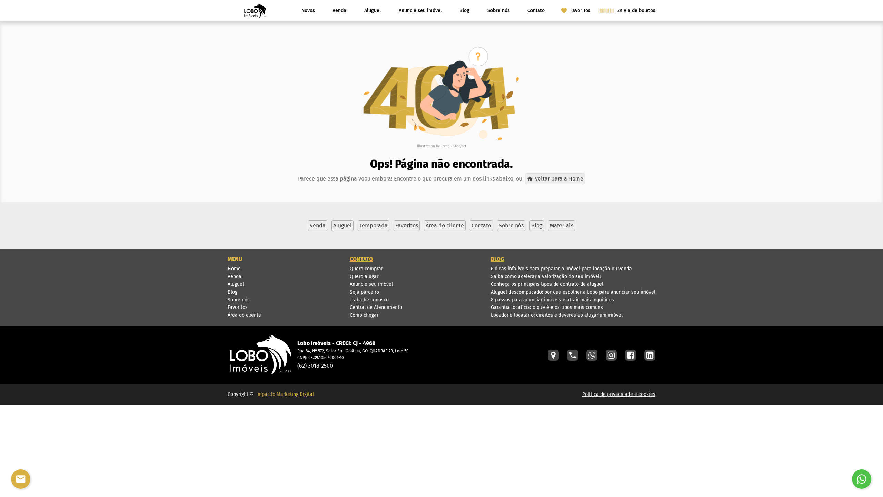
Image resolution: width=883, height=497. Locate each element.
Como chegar (364, 315)
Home (234, 269)
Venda (339, 10)
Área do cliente (244, 315)
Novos (308, 10)
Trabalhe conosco (369, 300)
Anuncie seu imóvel (420, 10)
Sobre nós (498, 10)
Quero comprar (366, 269)
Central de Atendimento (376, 307)
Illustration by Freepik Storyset (441, 146)
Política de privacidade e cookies (618, 394)
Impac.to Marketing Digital (285, 394)
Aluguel (372, 10)
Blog (464, 10)
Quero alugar (364, 277)
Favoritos (238, 307)
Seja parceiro (364, 292)
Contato (536, 10)
